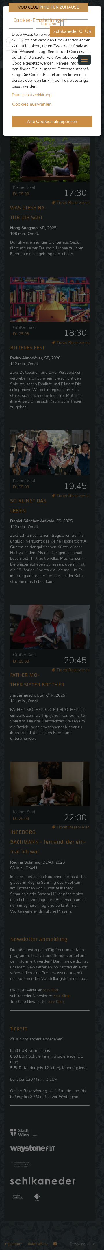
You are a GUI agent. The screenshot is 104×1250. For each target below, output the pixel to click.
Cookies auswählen (32, 104)
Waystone (75, 23)
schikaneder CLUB (72, 31)
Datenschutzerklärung (31, 95)
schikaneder (21, 20)
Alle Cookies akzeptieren (52, 121)
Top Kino (48, 23)
